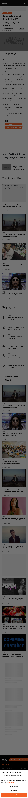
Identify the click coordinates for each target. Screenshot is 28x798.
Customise (14, 790)
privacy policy (11, 782)
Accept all (14, 794)
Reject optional (14, 786)
